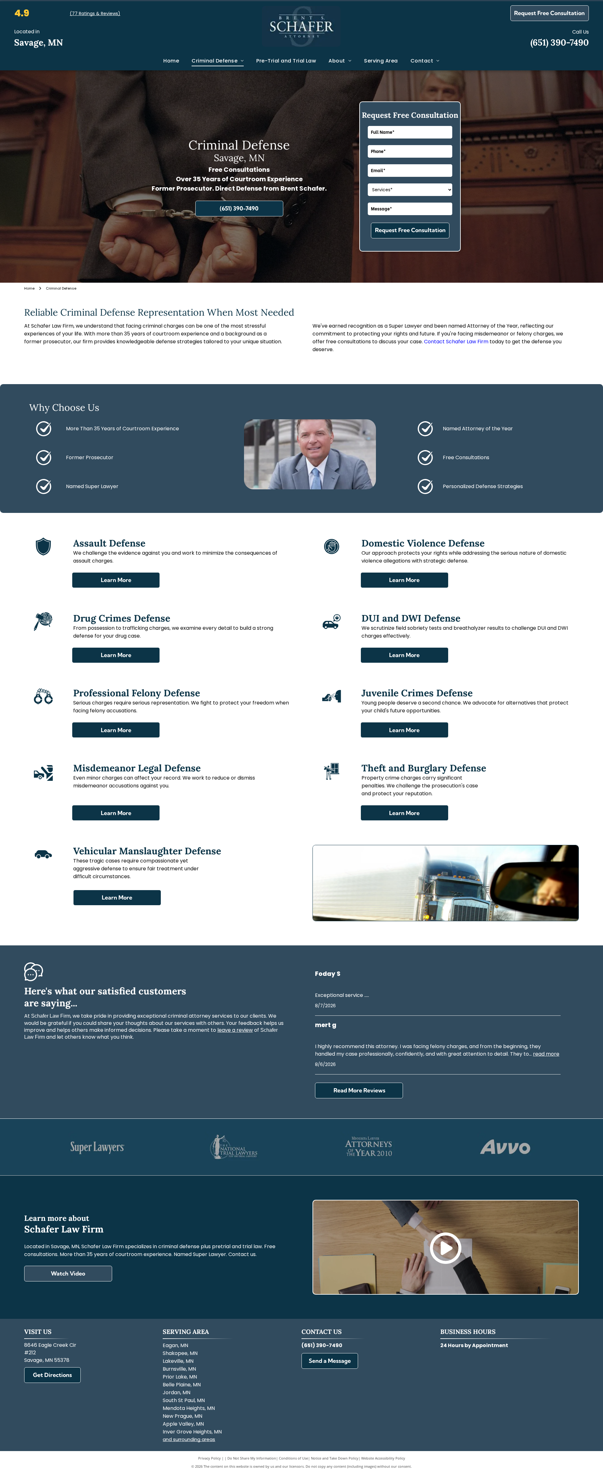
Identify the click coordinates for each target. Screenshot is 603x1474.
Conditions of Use (293, 1458)
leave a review (235, 1030)
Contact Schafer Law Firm (456, 341)
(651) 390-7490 (559, 42)
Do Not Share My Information (251, 1458)
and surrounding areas (189, 1439)
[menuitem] (171, 61)
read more (546, 1054)
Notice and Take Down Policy (334, 1458)
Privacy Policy (209, 1458)
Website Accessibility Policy (383, 1458)
